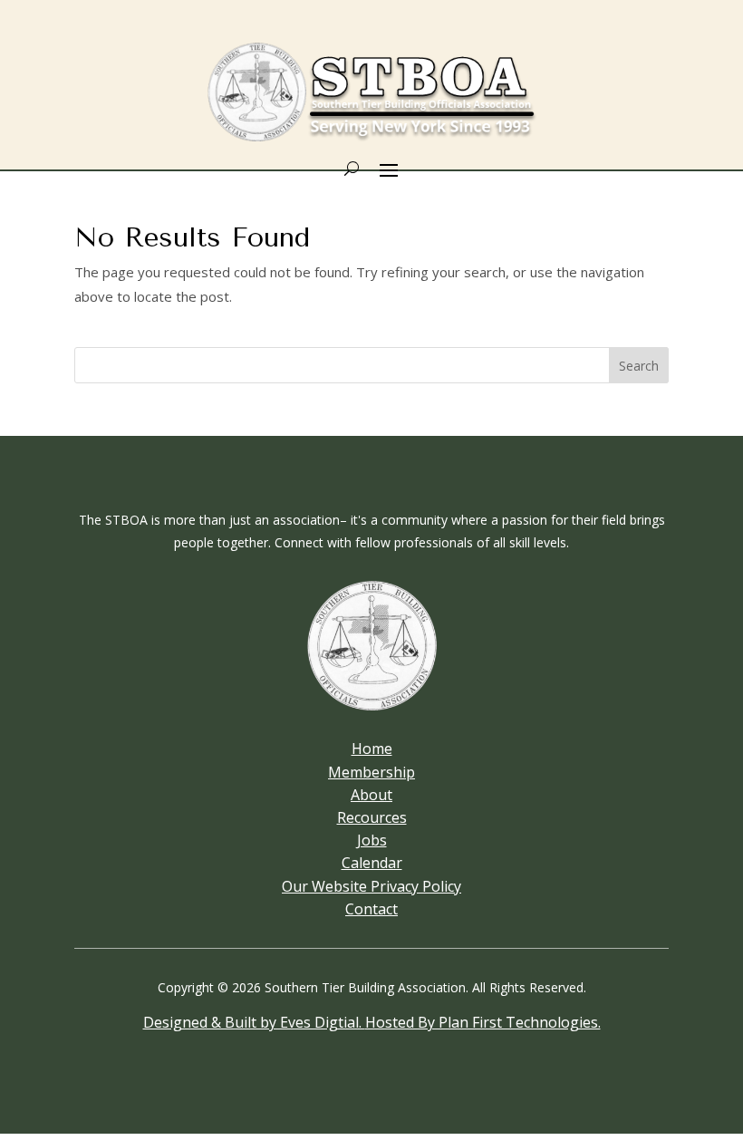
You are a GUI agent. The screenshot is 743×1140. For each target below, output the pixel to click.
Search (639, 365)
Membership (371, 772)
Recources (372, 817)
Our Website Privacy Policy (371, 886)
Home (372, 748)
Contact (371, 909)
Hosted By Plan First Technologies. (483, 1022)
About (371, 795)
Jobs (372, 840)
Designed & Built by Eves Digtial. (254, 1022)
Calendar (372, 863)
